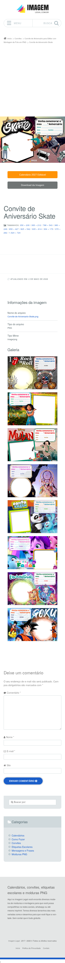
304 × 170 (48, 229)
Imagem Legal (14, 940)
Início (18, 948)
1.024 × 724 (14, 232)
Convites (16, 843)
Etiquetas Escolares (22, 847)
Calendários (18, 835)
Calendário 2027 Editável (32, 174)
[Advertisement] (32, 78)
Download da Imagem (32, 185)
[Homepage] (32, 9)
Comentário (14, 692)
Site (9, 765)
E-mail (11, 751)
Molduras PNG (19, 854)
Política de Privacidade (31, 948)
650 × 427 (14, 229)
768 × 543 (47, 225)
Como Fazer (18, 839)
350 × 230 (25, 225)
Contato (46, 948)
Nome (10, 737)
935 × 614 (37, 229)
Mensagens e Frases (23, 850)
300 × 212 (36, 225)
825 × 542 (25, 229)
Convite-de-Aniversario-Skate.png (23, 316)
